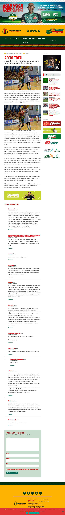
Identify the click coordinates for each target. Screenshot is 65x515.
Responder (10, 229)
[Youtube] (36, 31)
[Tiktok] (39, 31)
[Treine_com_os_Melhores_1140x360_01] (32, 22)
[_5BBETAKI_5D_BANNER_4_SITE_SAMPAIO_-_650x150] (22, 200)
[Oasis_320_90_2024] (52, 127)
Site (7, 463)
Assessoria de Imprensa (16, 359)
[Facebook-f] (31, 31)
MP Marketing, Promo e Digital (39, 507)
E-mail (8, 458)
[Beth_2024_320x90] (52, 159)
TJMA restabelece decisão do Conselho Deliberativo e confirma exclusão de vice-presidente (54, 106)
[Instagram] (28, 31)
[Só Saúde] (52, 146)
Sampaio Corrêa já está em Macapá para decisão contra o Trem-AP (54, 99)
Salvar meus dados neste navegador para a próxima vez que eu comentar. (23, 469)
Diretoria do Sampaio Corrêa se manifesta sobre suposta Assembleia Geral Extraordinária (54, 82)
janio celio (11, 265)
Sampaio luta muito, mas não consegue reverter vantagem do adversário (54, 94)
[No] (63, 511)
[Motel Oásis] (52, 70)
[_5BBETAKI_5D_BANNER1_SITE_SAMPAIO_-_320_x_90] (52, 133)
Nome (8, 453)
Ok (27, 513)
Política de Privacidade (40, 511)
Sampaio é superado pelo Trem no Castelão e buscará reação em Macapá (54, 113)
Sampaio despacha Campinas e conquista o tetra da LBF (54, 88)
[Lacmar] (52, 153)
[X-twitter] (33, 31)
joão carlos (11, 305)
